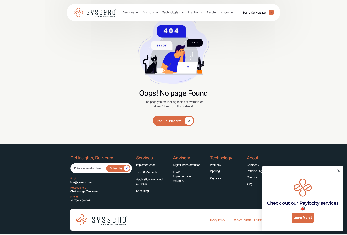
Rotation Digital (256, 171)
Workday (215, 165)
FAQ (249, 184)
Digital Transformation (186, 165)
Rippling (215, 171)
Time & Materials (146, 172)
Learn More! (303, 217)
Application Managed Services (149, 181)
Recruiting (142, 191)
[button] (130, 12)
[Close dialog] (339, 171)
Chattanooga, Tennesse (84, 191)
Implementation (146, 165)
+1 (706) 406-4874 (80, 200)
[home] (94, 12)
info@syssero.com (81, 182)
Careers (252, 177)
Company (253, 165)
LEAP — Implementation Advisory (182, 176)
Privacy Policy (217, 220)
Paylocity (215, 178)
